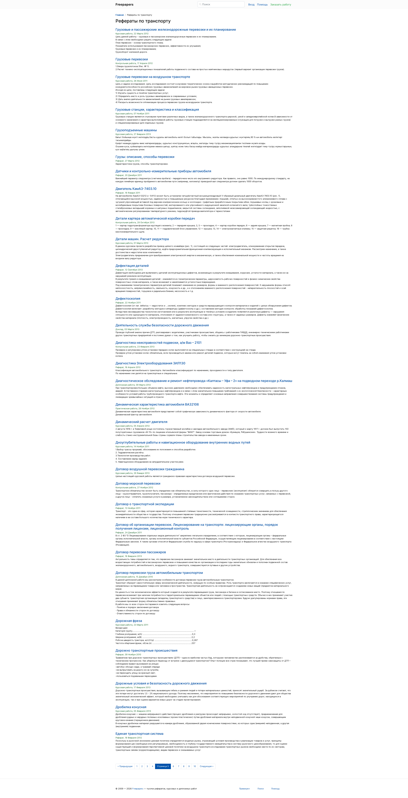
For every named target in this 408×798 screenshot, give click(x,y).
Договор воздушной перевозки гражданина (150, 469)
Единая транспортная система (139, 734)
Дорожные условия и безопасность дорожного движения (161, 683)
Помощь (262, 4)
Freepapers (137, 788)
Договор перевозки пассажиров (141, 552)
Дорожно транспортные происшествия (146, 650)
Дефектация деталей (132, 266)
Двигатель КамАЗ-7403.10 (136, 189)
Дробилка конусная (131, 707)
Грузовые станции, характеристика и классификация (157, 109)
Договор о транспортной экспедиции (145, 504)
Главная (120, 15)
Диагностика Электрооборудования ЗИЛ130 (150, 363)
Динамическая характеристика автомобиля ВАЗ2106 (157, 404)
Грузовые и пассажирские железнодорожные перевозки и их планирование (176, 29)
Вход (251, 4)
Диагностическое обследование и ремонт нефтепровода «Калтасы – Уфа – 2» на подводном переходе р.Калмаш (204, 381)
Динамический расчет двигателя (141, 422)
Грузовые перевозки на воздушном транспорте (153, 77)
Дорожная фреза (129, 621)
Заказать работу (280, 4)
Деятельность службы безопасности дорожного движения (162, 325)
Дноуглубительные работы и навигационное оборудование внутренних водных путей (183, 442)
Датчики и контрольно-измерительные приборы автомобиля (163, 171)
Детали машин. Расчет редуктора (142, 239)
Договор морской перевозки (138, 483)
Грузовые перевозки (132, 59)
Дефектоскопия (128, 298)
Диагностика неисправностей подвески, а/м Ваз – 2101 (158, 343)
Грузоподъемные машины (136, 130)
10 (195, 766)
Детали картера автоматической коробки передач (155, 218)
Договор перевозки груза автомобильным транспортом (159, 573)
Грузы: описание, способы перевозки (145, 157)
